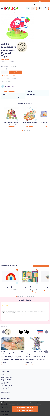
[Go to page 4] (28, 130)
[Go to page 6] (26, 296)
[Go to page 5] (29, 130)
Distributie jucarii (32, 1)
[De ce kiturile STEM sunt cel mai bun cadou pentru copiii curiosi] (37, 343)
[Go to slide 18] (39, 323)
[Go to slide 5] (16, 323)
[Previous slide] (3, 331)
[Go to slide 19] (41, 323)
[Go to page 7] (28, 296)
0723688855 (26, 1)
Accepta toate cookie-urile (25, 407)
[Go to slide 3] (12, 323)
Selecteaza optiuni (10, 274)
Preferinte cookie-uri (25, 413)
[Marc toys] (39, 334)
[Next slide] (46, 331)
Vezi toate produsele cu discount (41, 266)
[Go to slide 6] (17, 323)
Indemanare (11, 12)
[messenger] (40, 1)
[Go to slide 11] (27, 323)
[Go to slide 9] (23, 323)
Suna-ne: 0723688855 (10, 86)
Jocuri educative (4, 12)
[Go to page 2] (24, 130)
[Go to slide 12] (28, 323)
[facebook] (37, 1)
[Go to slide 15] (34, 323)
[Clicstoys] (7, 334)
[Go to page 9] (31, 296)
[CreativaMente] (23, 334)
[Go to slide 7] (19, 323)
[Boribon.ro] (11, 8)
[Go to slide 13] (30, 323)
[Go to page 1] (22, 130)
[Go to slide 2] (10, 323)
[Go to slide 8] (21, 323)
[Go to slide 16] (36, 323)
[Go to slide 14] (32, 323)
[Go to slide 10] (25, 323)
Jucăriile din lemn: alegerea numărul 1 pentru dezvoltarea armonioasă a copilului (12, 353)
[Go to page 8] (29, 296)
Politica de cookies (5, 404)
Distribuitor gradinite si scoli (15, 1)
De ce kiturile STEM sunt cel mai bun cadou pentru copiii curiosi (36, 353)
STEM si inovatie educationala (39, 364)
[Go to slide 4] (14, 323)
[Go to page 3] (26, 130)
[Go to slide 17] (38, 323)
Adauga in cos (15, 72)
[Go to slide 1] (8, 323)
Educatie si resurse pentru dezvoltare (10, 364)
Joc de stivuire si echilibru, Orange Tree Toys (11, 123)
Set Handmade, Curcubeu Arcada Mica (10, 287)
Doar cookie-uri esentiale (25, 411)
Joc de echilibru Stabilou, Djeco (30, 123)
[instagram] (39, 1)
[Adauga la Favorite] (17, 119)
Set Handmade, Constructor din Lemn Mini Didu (30, 287)
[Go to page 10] (33, 296)
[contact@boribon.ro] (21, 1)
